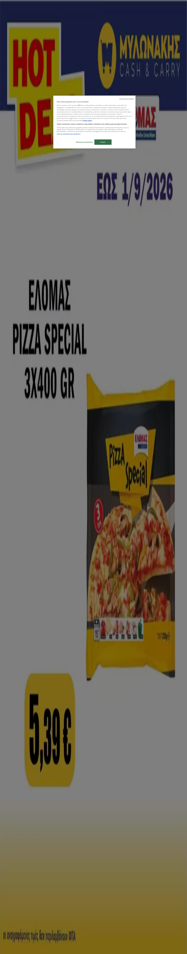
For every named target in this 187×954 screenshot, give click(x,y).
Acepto (102, 142)
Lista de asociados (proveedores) (68, 134)
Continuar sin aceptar (126, 99)
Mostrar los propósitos (84, 142)
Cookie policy (87, 120)
